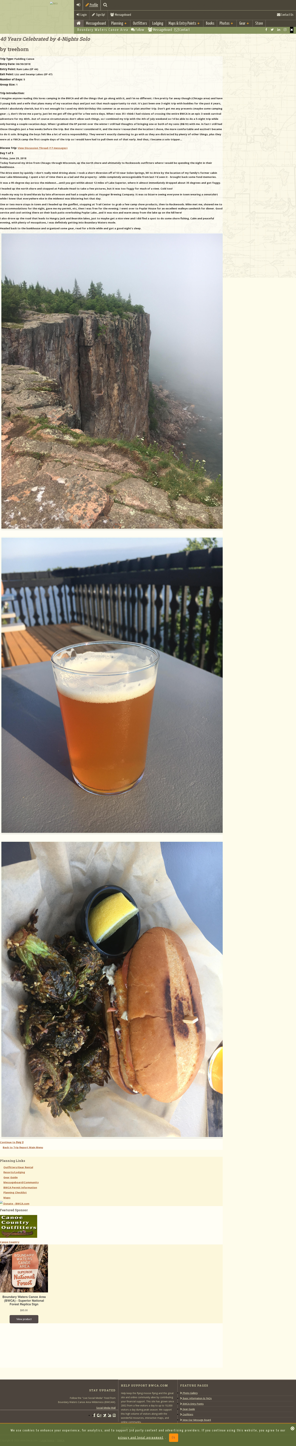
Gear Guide (10, 1177)
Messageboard (122, 14)
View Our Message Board (196, 1419)
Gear (242, 23)
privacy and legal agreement (141, 1437)
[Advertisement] (25, 1344)
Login (83, 14)
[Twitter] (272, 29)
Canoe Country (9, 1242)
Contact (184, 30)
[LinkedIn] (278, 29)
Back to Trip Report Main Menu (23, 1147)
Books (210, 23)
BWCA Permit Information (20, 1187)
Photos (225, 23)
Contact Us (286, 14)
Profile (93, 5)
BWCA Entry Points (193, 1403)
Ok (174, 1437)
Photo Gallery (190, 1393)
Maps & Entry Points (182, 23)
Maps (6, 1197)
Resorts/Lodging (14, 1172)
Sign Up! (100, 14)
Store (259, 23)
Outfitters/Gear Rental (18, 1167)
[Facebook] (266, 29)
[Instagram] (285, 29)
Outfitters (140, 23)
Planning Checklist (15, 1192)
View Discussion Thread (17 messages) (42, 148)
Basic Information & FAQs (197, 1398)
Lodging (157, 23)
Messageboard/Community (21, 1182)
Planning (117, 23)
